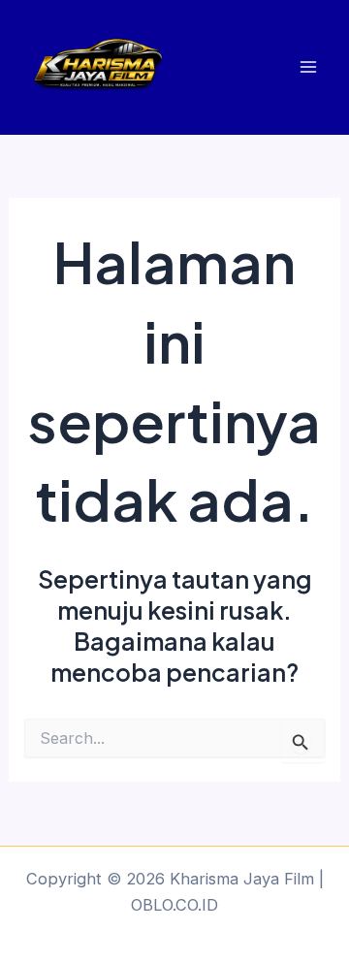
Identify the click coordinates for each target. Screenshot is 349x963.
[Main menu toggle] (308, 67)
